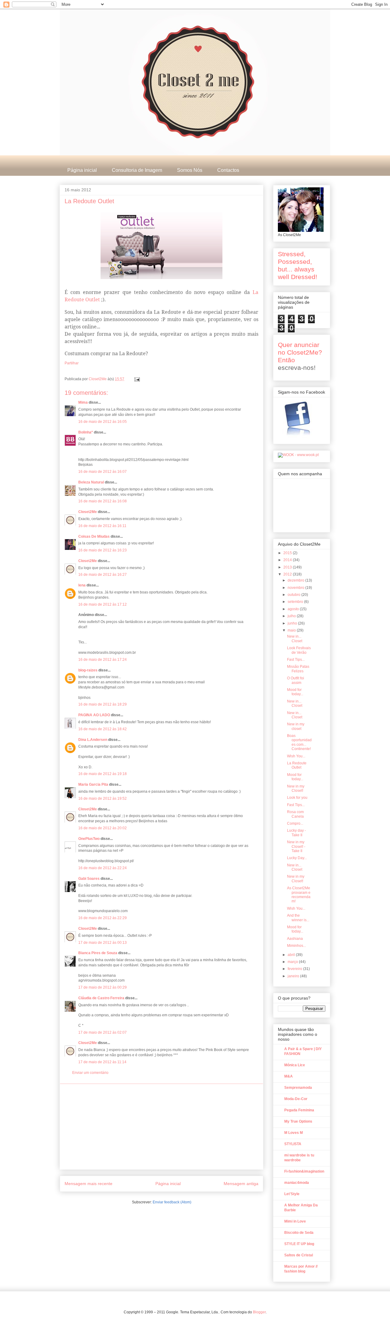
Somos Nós (189, 170)
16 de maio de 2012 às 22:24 (102, 868)
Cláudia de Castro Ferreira (101, 998)
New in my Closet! (295, 788)
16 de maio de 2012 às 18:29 (102, 704)
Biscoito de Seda (299, 1232)
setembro (296, 602)
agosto (294, 609)
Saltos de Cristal (298, 1255)
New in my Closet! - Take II (296, 846)
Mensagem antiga (241, 1183)
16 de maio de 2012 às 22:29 (102, 918)
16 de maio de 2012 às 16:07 (102, 471)
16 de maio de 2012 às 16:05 (102, 422)
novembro (296, 588)
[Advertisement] (161, 1127)
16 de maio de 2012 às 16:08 (102, 501)
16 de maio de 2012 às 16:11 (102, 526)
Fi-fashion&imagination (304, 1171)
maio (292, 630)
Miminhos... (296, 945)
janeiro (294, 976)
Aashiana (295, 938)
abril (292, 955)
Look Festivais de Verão (299, 650)
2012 (288, 574)
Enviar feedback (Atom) (172, 1202)
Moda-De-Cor (295, 1099)
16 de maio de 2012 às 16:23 (102, 550)
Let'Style (292, 1194)
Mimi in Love (295, 1221)
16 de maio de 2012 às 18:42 (102, 729)
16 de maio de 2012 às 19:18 (102, 774)
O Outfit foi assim (295, 680)
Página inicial (82, 170)
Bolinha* (85, 432)
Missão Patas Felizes (298, 668)
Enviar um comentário (90, 1073)
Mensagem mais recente (88, 1183)
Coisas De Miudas (94, 536)
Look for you (297, 797)
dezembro (296, 580)
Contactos (228, 170)
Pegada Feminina (299, 1110)
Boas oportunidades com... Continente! (299, 742)
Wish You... (296, 756)
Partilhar (72, 363)
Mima (83, 402)
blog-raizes (88, 670)
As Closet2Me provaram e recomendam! (298, 894)
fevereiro (295, 969)
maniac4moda (296, 1183)
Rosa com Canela (295, 814)
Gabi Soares (89, 878)
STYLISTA (292, 1144)
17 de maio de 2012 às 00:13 (102, 942)
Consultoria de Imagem (137, 170)
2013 (288, 567)
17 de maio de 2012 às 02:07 (102, 1032)
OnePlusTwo (89, 839)
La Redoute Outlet (297, 765)
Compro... (295, 823)
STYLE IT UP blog (299, 1244)
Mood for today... (295, 692)
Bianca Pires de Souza (97, 953)
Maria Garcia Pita (93, 784)
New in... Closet (294, 638)
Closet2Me (98, 379)
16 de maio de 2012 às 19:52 (102, 798)
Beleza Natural (91, 482)
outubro (294, 595)
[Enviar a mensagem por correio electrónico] (137, 379)
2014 (288, 560)
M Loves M (293, 1133)
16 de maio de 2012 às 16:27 (102, 574)
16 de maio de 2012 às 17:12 (102, 604)
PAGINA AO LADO (94, 715)
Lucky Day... (297, 858)
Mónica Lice (294, 1065)
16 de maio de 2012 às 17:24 (102, 659)
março (293, 962)
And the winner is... (298, 917)
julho (292, 616)
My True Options (298, 1121)
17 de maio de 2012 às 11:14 (102, 1062)
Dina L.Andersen (92, 740)
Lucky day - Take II (296, 832)
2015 (288, 553)
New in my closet (295, 726)
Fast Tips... (296, 659)
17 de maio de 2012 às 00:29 (102, 987)
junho (293, 623)
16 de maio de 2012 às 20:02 (102, 828)
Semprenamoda (298, 1087)
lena (82, 585)
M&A (288, 1076)
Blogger (259, 1312)
